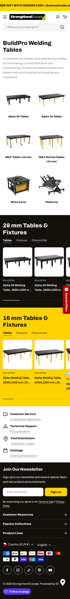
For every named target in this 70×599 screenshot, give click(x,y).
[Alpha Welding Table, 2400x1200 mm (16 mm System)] (49, 354)
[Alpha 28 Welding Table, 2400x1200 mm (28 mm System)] (49, 262)
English (42, 544)
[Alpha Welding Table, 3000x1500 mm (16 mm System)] (17, 354)
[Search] (62, 27)
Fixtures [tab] (21, 240)
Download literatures (23, 455)
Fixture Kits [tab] (39, 240)
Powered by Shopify (52, 583)
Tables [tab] (7, 240)
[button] (66, 299)
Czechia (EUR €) (19, 544)
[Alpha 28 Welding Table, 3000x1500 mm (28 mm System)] (17, 262)
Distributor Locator (22, 443)
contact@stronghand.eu (25, 419)
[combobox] (35, 27)
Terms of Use (46, 501)
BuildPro (9, 280)
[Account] (58, 17)
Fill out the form (20, 431)
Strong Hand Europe (26, 583)
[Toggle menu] (5, 17)
